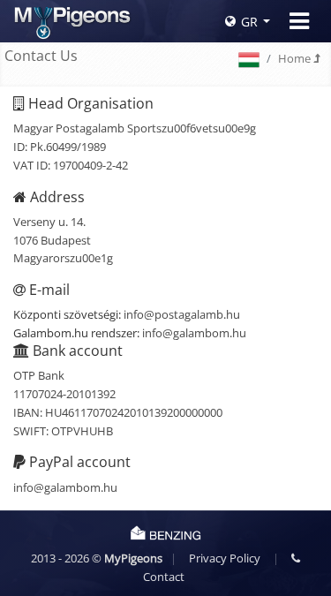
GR (249, 21)
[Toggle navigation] (299, 21)
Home (295, 58)
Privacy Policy (224, 558)
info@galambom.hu (194, 333)
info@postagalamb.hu (182, 314)
